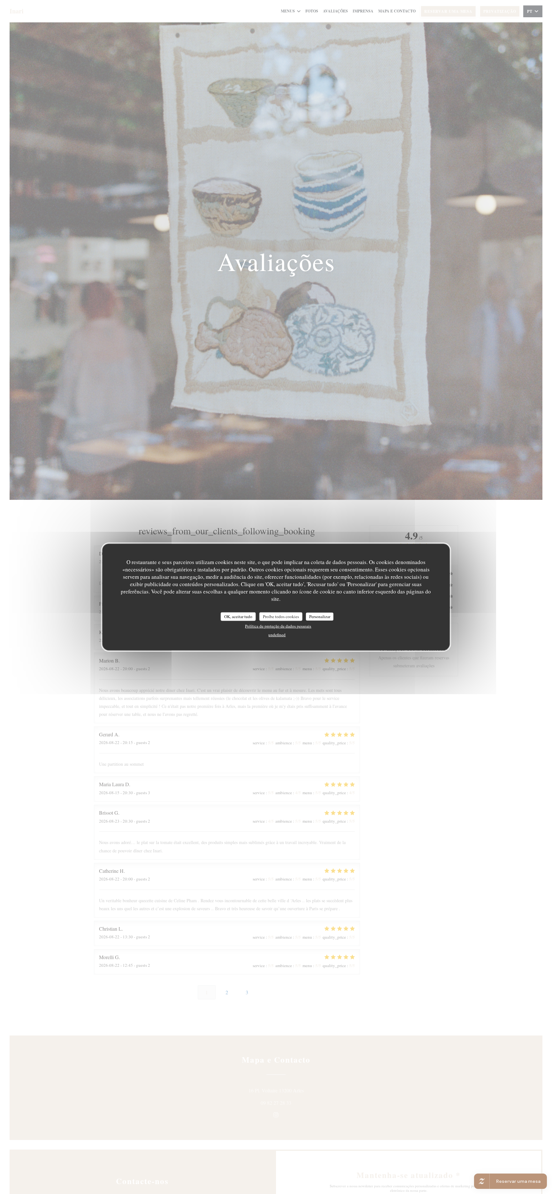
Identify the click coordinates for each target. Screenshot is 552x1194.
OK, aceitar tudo (238, 616)
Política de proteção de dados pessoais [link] (278, 626)
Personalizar (319, 616)
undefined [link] (277, 635)
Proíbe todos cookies (281, 616)
